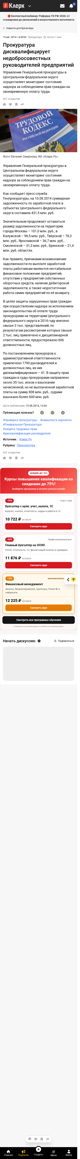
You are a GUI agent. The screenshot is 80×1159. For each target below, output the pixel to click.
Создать (38, 1154)
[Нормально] (52, 412)
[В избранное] (16, 104)
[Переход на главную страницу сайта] (13, 6)
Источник (10, 439)
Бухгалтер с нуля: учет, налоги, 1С (29, 506)
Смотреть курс (38, 526)
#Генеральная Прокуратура (22, 424)
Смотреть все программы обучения (38, 619)
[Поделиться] (22, 104)
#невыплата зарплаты (56, 420)
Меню (54, 1155)
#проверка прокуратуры (20, 420)
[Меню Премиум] (30, 6)
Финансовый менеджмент (24, 584)
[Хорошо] (42, 412)
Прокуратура (35, 37)
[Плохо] (63, 412)
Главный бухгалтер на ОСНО (25, 545)
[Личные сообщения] (62, 6)
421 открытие (11, 452)
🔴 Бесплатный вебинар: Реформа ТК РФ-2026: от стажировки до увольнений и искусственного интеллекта (38, 17)
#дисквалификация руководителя (27, 433)
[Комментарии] (4, 104)
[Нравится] (10, 104)
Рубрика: (9, 445)
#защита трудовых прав (20, 429)
